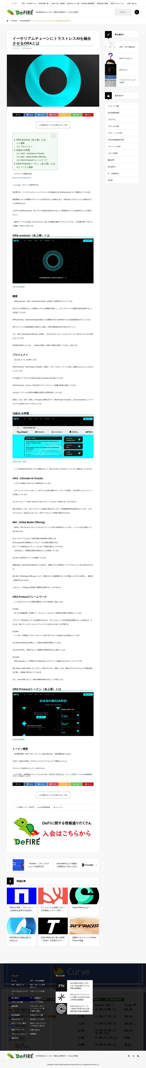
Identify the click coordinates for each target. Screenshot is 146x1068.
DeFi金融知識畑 (27, 48)
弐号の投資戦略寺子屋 (116, 140)
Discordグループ (17, 1019)
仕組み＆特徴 (23, 150)
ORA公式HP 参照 (19, 462)
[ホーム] (7, 21)
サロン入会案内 (70, 774)
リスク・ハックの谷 (115, 133)
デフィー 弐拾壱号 (28, 807)
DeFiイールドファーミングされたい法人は (38, 1024)
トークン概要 (27, 167)
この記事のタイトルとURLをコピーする (53, 125)
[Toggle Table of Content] (52, 136)
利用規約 (33, 1034)
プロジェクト (27, 146)
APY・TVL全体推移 (37, 981)
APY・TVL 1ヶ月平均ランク (37, 986)
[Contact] (133, 1056)
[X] (129, 1056)
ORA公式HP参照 (19, 287)
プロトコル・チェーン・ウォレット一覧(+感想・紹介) (37, 1008)
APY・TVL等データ (29, 3)
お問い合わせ (132, 3)
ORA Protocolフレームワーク (34, 160)
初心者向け (112, 167)
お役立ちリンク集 (73, 3)
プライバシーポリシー (19, 1034)
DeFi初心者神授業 (87, 3)
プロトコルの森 (113, 126)
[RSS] (138, 1056)
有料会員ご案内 (102, 3)
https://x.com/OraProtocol (22, 178)
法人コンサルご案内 (19, 1023)
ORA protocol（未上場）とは (31, 139)
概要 (23, 143)
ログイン (123, 12)
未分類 (110, 180)
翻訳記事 (111, 160)
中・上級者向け (113, 173)
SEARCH (137, 12)
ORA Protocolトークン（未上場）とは (35, 163)
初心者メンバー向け (37, 1019)
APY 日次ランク (18, 985)
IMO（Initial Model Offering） (34, 157)
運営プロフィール (117, 3)
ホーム (14, 981)
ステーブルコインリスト (19, 992)
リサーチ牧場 (112, 153)
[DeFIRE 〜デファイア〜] (20, 12)
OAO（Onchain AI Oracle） (33, 153)
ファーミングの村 (114, 146)
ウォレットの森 (113, 106)
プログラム (112, 119)
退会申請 (15, 1038)
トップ (14, 3)
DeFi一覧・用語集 (58, 3)
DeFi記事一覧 (43, 3)
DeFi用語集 (16, 1015)
